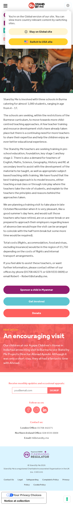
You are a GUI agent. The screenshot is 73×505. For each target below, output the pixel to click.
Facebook (28, 409)
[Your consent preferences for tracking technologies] (67, 499)
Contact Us (9, 479)
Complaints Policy (50, 479)
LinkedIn (44, 409)
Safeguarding (32, 479)
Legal (20, 479)
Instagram (36, 409)
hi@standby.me (40, 437)
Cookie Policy (39, 484)
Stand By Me (37, 5)
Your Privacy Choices (27, 495)
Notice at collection (17, 500)
